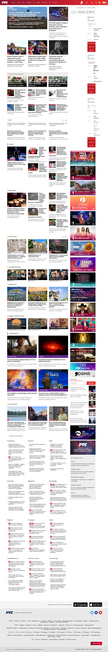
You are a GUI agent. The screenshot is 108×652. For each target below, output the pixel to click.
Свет (50, 441)
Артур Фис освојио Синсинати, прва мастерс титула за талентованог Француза (57, 550)
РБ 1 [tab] (88, 106)
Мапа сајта (96, 643)
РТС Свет (28, 632)
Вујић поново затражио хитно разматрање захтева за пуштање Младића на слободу (16, 493)
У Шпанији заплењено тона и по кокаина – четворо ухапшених (58, 464)
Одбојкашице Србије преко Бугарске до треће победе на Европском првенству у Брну (37, 59)
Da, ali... (73, 461)
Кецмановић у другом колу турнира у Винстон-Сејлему (57, 525)
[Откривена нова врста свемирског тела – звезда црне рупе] (53, 347)
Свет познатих (33, 558)
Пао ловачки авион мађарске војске (37, 445)
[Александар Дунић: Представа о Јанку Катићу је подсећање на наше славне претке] (52, 207)
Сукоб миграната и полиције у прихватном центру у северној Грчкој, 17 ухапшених (37, 457)
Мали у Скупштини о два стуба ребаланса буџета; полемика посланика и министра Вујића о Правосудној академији (16, 93)
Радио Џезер (51, 636)
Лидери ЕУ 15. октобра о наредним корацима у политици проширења (20, 107)
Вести (13, 2)
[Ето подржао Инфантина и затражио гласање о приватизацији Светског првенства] (52, 176)
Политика (11, 441)
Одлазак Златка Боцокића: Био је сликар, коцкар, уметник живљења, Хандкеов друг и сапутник (37, 133)
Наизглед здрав (61, 629)
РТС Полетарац (95, 632)
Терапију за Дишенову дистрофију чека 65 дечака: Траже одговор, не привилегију (36, 499)
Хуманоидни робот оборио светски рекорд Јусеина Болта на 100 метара (58, 570)
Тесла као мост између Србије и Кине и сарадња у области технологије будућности (52, 394)
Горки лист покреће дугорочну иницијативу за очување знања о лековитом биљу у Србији (37, 304)
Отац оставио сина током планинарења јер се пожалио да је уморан (16, 576)
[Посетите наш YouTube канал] (100, 612)
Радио (38, 2)
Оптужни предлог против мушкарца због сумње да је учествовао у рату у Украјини (16, 509)
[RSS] (99, 2)
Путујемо (46, 628)
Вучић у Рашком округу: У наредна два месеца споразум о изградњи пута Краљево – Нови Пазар (16, 59)
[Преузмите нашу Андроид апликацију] (80, 604)
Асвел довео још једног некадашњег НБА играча (36, 537)
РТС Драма (44, 632)
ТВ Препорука (14, 267)
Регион (30, 441)
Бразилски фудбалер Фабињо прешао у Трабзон (15, 524)
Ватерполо (54, 625)
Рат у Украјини (78, 621)
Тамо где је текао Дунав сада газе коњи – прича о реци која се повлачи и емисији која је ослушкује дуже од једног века (16, 424)
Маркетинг (45, 639)
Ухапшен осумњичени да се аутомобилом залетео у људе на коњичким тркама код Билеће (37, 463)
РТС (50, 2)
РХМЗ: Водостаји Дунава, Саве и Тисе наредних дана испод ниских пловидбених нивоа (37, 505)
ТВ (34, 2)
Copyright (16, 649)
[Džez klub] (83, 279)
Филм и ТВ (71, 628)
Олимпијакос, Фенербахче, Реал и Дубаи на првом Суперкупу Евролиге (37, 550)
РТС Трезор (77, 632)
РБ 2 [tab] (90, 106)
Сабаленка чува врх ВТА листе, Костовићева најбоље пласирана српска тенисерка (58, 538)
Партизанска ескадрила (56, 278)
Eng (92, 2)
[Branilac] (83, 173)
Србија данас (35, 621)
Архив (58, 636)
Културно (12, 237)
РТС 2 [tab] (91, 24)
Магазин (29, 2)
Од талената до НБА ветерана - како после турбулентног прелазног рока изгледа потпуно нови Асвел (58, 151)
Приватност (9, 649)
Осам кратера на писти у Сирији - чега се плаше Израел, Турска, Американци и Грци (58, 458)
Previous (88, 24)
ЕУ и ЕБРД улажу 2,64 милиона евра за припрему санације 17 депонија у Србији (58, 486)
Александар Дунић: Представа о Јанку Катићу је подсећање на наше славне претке (62, 208)
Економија (53, 481)
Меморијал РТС (89, 625)
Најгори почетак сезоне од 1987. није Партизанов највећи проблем (57, 83)
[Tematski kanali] (83, 370)
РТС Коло (69, 632)
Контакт (37, 639)
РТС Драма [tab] (93, 62)
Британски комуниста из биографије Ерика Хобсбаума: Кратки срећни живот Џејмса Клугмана (15, 133)
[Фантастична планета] (83, 188)
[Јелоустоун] (83, 310)
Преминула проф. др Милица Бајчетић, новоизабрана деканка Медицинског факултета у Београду (57, 60)
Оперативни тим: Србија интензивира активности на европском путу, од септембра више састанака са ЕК (16, 473)
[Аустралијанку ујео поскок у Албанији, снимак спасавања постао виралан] (52, 196)
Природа (83, 628)
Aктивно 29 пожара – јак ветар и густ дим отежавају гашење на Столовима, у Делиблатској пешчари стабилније (24, 14)
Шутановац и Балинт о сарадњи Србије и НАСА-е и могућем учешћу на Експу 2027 (16, 446)
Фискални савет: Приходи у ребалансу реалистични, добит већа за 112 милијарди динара (62, 93)
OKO (23, 2)
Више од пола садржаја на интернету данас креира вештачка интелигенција (57, 580)
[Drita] (83, 340)
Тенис (51, 520)
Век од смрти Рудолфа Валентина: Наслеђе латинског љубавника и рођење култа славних (37, 591)
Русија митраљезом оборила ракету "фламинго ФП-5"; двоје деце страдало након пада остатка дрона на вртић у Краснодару (37, 108)
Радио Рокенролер (74, 635)
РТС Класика (61, 632)
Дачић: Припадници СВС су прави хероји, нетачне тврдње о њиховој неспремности (37, 493)
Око (10, 120)
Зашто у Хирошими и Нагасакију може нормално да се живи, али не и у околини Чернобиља (37, 424)
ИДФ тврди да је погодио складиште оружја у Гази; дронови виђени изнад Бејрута (62, 107)
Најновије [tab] (73, 379)
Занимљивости (12, 558)
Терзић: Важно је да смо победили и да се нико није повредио (16, 164)
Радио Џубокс (85, 635)
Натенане (12, 404)
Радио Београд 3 (41, 635)
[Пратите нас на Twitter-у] (92, 612)
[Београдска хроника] (83, 233)
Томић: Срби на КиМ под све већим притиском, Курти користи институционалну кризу (16, 452)
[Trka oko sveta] (83, 158)
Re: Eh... (73, 493)
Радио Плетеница (62, 635)
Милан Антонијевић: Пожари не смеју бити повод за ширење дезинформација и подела (37, 512)
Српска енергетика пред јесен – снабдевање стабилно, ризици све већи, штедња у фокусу (58, 505)
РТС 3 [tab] (93, 24)
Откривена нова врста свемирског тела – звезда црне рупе (52, 360)
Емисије (44, 2)
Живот (15, 628)
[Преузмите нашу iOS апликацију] (95, 604)
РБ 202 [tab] (95, 106)
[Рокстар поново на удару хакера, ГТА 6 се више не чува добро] (22, 347)
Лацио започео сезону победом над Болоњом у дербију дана (61, 164)
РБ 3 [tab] (92, 106)
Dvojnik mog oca (75, 469)
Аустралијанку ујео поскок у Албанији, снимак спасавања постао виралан (62, 196)
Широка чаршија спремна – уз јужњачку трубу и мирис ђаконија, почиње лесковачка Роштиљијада (16, 211)
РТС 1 (12, 632)
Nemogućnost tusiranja (77, 477)
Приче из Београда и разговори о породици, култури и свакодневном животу (17, 325)
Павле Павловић (12, 278)
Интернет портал (71, 639)
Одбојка (40, 625)
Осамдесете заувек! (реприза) (58, 327)
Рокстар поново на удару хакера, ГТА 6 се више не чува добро (21, 360)
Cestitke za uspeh (76, 485)
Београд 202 (51, 635)
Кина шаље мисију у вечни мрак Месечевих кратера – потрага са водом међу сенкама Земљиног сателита (57, 563)
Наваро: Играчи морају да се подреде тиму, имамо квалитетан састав (37, 532)
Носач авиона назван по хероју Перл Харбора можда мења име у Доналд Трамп (16, 589)
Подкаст (52, 622)
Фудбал (10, 520)
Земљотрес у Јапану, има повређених (57, 469)
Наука (77, 628)
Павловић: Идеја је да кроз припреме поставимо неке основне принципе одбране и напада (37, 543)
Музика (32, 628)
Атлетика (61, 625)
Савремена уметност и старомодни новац (34, 255)
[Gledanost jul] (83, 248)
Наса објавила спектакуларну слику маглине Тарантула (22, 394)
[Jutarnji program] (83, 203)
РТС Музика (85, 632)
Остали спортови (78, 625)
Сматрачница (44, 622)
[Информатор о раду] (83, 447)
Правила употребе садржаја (28, 649)
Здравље (63, 628)
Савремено (13, 334)
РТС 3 (22, 632)
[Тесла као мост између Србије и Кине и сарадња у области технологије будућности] (53, 380)
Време (85, 621)
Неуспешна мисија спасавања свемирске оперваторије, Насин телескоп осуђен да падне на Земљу (58, 586)
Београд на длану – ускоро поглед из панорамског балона (16, 570)
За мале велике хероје (49, 629)
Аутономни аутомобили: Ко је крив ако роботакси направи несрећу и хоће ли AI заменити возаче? (57, 424)
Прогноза (74, 12)
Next (94, 24)
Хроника (10, 481)
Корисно (12, 285)
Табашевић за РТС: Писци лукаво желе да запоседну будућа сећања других (58, 256)
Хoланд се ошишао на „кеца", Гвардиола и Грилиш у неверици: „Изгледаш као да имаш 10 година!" (37, 575)
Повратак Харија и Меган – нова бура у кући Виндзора (37, 83)
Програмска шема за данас (91, 47)
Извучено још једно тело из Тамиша (15, 497)
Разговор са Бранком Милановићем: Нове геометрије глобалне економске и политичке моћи (58, 133)
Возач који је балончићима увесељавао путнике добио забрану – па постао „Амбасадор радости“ (15, 582)
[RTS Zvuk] (83, 294)
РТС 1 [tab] (90, 24)
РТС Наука (36, 632)
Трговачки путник (33, 278)
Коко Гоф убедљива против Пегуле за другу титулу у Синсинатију (58, 544)
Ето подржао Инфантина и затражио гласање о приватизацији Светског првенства (62, 177)
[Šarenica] (83, 325)
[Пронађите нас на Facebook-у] (96, 612)
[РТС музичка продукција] (83, 432)
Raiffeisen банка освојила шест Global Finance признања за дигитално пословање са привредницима (16, 305)
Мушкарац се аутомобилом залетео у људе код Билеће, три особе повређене (36, 470)
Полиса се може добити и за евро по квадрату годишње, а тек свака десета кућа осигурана (17, 82)
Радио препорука (16, 316)
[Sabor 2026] (83, 264)
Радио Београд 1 (18, 635)
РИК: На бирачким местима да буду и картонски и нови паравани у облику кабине (41, 92)
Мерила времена (67, 621)
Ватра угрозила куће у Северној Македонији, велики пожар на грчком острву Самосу (37, 450)
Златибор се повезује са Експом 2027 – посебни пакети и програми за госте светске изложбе (58, 305)
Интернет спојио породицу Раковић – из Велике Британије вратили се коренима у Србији (62, 223)
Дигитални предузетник (95, 628)
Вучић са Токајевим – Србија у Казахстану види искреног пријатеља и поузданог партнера (16, 466)
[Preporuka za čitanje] (83, 355)
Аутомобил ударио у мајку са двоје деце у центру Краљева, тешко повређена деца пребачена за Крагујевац (58, 26)
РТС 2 (17, 632)
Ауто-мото (69, 625)
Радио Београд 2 (29, 635)
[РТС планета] (81, 2)
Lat (87, 2)
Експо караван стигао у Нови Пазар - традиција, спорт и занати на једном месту (58, 512)
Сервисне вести (93, 621)
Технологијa (53, 558)
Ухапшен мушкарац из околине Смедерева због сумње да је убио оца (16, 503)
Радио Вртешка (95, 635)
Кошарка (31, 520)
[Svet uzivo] (83, 218)
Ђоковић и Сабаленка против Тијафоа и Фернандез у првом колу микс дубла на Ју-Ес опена (58, 531)
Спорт (19, 2)
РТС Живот (52, 632)
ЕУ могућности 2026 (62, 622)
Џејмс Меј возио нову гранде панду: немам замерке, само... (58, 575)
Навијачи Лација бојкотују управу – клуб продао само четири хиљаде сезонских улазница (16, 550)
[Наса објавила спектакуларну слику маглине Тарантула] (22, 380)
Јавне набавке (53, 639)
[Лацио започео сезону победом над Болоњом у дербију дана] (52, 164)
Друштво (31, 481)
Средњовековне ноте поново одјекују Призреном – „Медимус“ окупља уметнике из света (16, 256)
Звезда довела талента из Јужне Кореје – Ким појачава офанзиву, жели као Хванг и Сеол (16, 536)
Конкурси (62, 639)
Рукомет (46, 625)
